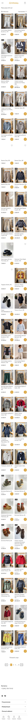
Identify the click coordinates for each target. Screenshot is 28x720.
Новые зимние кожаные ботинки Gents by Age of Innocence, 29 (20, 543)
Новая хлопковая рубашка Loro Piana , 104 (7, 109)
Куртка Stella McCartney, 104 (5, 595)
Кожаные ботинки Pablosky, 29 (6, 515)
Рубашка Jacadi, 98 (6, 466)
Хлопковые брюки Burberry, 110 (6, 30)
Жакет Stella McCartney (18, 414)
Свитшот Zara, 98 (19, 108)
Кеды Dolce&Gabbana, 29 (6, 310)
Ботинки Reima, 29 (20, 515)
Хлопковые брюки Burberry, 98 (20, 30)
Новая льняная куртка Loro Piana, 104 (20, 82)
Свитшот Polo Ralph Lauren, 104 (20, 259)
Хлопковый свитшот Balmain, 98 (20, 336)
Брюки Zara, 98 (5, 160)
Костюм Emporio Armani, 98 (6, 209)
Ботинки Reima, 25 (20, 491)
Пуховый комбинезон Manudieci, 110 (5, 440)
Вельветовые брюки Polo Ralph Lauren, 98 (7, 388)
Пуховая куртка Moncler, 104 (19, 234)
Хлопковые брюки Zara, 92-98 (20, 361)
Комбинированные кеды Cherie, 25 (20, 622)
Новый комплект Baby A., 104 (19, 56)
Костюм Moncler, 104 (20, 184)
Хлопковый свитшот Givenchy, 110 (7, 647)
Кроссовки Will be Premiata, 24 (6, 259)
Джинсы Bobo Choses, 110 (5, 81)
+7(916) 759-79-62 (7, 688)
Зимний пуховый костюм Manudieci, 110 (20, 596)
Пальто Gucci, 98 (19, 310)
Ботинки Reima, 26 (6, 491)
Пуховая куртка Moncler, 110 (19, 569)
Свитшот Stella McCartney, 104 (19, 285)
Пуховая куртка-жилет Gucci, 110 (5, 569)
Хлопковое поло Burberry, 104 (5, 336)
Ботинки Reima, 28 (6, 540)
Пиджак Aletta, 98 (6, 284)
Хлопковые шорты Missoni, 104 (6, 361)
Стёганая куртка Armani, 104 (19, 439)
